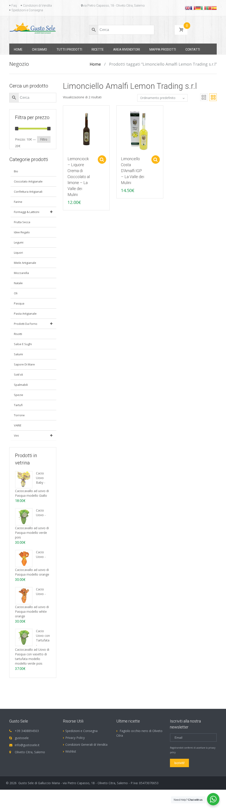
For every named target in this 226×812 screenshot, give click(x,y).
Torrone (19, 415)
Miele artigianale (25, 263)
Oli (15, 293)
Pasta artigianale (25, 314)
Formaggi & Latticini (26, 212)
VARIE (17, 425)
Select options (102, 159)
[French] (193, 8)
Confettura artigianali (28, 192)
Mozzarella (21, 273)
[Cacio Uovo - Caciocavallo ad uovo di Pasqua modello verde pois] (24, 516)
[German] (198, 8)
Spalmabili (21, 385)
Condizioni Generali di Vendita (86, 744)
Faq (14, 5)
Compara (64, 111)
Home (95, 64)
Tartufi (18, 405)
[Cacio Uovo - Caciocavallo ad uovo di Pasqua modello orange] (24, 558)
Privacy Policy (75, 738)
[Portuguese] (208, 8)
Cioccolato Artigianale (28, 181)
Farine (18, 202)
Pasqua (19, 303)
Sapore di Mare (24, 364)
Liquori (18, 253)
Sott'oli (18, 375)
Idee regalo (22, 232)
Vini (16, 435)
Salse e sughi (23, 344)
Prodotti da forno (25, 324)
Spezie (18, 395)
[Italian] (203, 8)
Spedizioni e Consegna (27, 10)
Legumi (18, 242)
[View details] (86, 128)
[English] (187, 8)
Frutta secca (22, 222)
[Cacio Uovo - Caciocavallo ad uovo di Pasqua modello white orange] (24, 595)
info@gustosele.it (27, 745)
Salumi (18, 354)
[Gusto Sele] (32, 28)
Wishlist (70, 751)
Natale (18, 283)
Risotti (18, 334)
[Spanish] (214, 8)
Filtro (43, 139)
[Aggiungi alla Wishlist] (64, 119)
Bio (16, 171)
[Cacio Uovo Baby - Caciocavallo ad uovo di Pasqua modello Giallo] (24, 479)
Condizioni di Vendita (37, 5)
